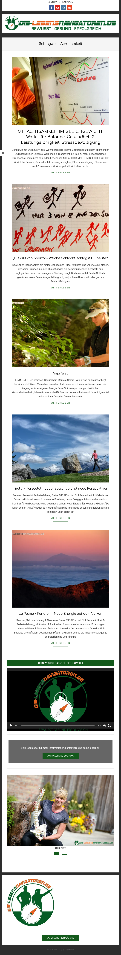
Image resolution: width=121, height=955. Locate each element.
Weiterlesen (60, 172)
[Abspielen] (11, 725)
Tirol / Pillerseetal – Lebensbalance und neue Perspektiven (60, 488)
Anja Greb (61, 373)
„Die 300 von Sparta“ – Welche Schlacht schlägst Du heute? (60, 258)
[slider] (58, 725)
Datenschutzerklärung (60, 937)
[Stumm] (104, 725)
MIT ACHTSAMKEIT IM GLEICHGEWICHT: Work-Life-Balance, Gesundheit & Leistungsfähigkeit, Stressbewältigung (61, 137)
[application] (60, 698)
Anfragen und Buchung (60, 755)
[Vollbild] (109, 725)
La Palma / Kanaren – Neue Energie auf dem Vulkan (60, 613)
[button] (60, 698)
